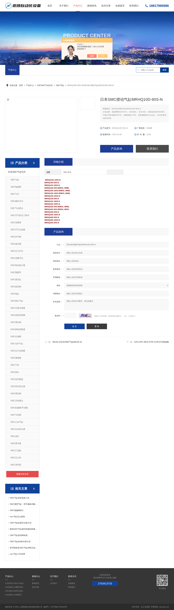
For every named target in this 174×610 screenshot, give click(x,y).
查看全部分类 (22, 474)
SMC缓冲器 (15, 443)
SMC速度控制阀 (17, 315)
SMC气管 (14, 365)
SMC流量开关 (16, 258)
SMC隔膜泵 (15, 272)
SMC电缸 (14, 294)
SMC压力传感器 (17, 351)
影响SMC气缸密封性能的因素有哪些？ (24, 529)
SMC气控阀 (15, 415)
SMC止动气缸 (16, 422)
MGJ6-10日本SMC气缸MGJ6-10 (67, 342)
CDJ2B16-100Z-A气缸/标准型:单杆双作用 (14, 583)
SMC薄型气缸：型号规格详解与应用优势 (24, 504)
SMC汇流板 (15, 450)
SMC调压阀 (15, 393)
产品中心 (77, 5)
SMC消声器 (15, 465)
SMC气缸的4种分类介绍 (20, 541)
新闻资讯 (91, 5)
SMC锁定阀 (15, 287)
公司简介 (53, 583)
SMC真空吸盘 (16, 379)
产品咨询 (116, 148)
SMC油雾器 (15, 222)
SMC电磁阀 (15, 187)
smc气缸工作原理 (17, 554)
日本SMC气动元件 (45, 85)
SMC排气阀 (15, 237)
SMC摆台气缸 (16, 301)
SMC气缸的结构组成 (19, 535)
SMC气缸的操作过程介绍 (20, 523)
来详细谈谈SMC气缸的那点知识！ (24, 548)
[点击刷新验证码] (85, 316)
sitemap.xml (164, 607)
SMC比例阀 (15, 336)
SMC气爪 (14, 194)
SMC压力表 (15, 458)
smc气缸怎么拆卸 (17, 516)
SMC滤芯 (14, 436)
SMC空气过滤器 (17, 230)
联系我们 (134, 5)
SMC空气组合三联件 (19, 215)
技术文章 (106, 5)
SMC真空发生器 (17, 386)
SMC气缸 (60, 85)
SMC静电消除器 (17, 329)
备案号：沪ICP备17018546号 (55, 607)
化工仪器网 (145, 607)
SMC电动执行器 (17, 265)
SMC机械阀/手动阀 (19, 408)
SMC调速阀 (15, 358)
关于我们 (63, 5)
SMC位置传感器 (17, 308)
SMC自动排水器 (17, 429)
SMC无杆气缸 (16, 344)
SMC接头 (14, 372)
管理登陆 (154, 607)
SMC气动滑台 (16, 208)
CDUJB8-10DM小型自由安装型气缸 (14, 591)
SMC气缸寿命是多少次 (19, 498)
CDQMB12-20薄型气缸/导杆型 (13, 595)
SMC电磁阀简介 (17, 510)
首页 (50, 5)
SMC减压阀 (15, 244)
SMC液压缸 (15, 279)
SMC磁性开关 (16, 201)
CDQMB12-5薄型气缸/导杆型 (14, 587)
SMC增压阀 (15, 322)
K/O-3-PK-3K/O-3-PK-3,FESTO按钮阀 (151, 342)
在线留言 (120, 5)
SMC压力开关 (16, 251)
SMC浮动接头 (16, 401)
